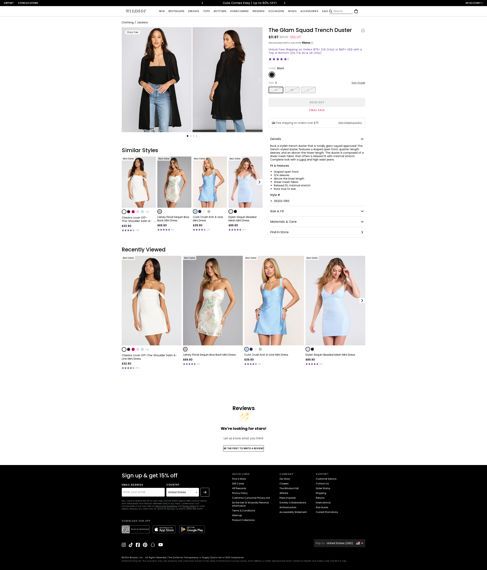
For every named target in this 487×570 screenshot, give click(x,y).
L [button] (308, 90)
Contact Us (322, 483)
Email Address (132, 484)
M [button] (292, 90)
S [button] (276, 90)
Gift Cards (238, 483)
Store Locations (28, 3)
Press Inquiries (287, 497)
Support (9, 3)
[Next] (284, 3)
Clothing (128, 22)
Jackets (142, 22)
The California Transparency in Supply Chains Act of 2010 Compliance (206, 557)
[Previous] (203, 3)
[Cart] (356, 11)
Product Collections (243, 520)
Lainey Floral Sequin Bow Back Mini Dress (173, 218)
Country (173, 484)
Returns (320, 497)
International (323, 502)
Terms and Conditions (166, 506)
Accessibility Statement (293, 512)
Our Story (284, 478)
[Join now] (205, 492)
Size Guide (358, 82)
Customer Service (326, 478)
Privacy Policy (189, 506)
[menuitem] (162, 11)
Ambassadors (287, 507)
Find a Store (239, 478)
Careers (284, 483)
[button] (124, 211)
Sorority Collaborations (292, 502)
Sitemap (237, 515)
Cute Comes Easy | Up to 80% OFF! (235, 3)
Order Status (323, 488)
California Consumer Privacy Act (251, 497)
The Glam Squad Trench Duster (310, 30)
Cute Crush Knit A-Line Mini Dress (208, 218)
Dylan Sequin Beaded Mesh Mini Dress (242, 218)
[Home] (136, 11)
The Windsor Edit (289, 488)
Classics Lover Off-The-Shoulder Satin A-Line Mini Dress (136, 219)
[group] (157, 79)
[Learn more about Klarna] (312, 42)
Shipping (321, 493)
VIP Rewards (239, 488)
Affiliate (283, 493)
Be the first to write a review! (243, 448)
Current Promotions (327, 512)
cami (302, 159)
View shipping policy (350, 122)
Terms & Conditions (243, 510)
